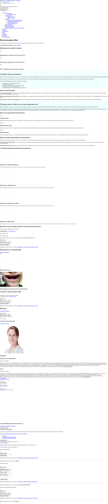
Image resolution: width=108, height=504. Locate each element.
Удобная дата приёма (4, 469)
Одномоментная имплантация (14, 21)
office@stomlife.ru (11, 425)
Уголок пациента (6, 37)
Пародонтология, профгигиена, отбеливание (14, 28)
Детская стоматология (9, 25)
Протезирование (8, 13)
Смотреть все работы (4, 252)
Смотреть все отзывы (4, 379)
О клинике (4, 34)
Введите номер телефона (5, 242)
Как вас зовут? (3, 467)
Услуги (4, 12)
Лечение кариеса (11, 16)
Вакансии (4, 435)
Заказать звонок (3, 10)
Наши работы (5, 31)
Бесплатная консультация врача (6, 45)
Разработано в (14, 433)
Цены (3, 32)
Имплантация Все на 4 (12, 22)
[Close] (0, 384)
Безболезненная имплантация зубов (15, 20)
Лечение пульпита (11, 17)
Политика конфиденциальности (9, 438)
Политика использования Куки (9, 437)
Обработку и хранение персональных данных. (28, 247)
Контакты (4, 35)
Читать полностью (68, 366)
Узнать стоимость (17, 45)
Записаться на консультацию (6, 429)
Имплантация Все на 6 (12, 23)
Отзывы (4, 30)
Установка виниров (12, 14)
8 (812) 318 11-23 (12, 296)
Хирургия (7, 19)
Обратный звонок (3, 231)
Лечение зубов (8, 15)
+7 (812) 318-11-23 (5, 2)
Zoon (6, 385)
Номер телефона (3, 453)
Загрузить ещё (3, 378)
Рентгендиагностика (9, 26)
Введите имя (2, 239)
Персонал (4, 29)
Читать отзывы (3, 382)
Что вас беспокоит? (4, 474)
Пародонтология (8, 24)
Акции (3, 33)
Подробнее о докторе (4, 323)
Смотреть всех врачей (4, 311)
